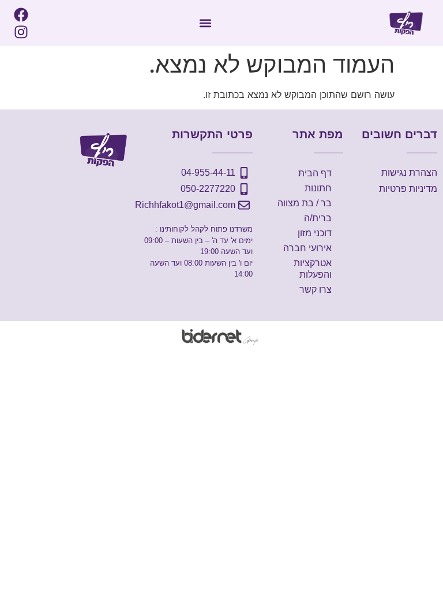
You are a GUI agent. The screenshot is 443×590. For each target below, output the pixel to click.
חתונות (318, 188)
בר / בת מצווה (304, 203)
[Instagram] (20, 31)
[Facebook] (20, 14)
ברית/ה (318, 218)
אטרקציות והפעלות (313, 268)
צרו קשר (315, 289)
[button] (205, 23)
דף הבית (315, 173)
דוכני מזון (315, 233)
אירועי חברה (307, 248)
